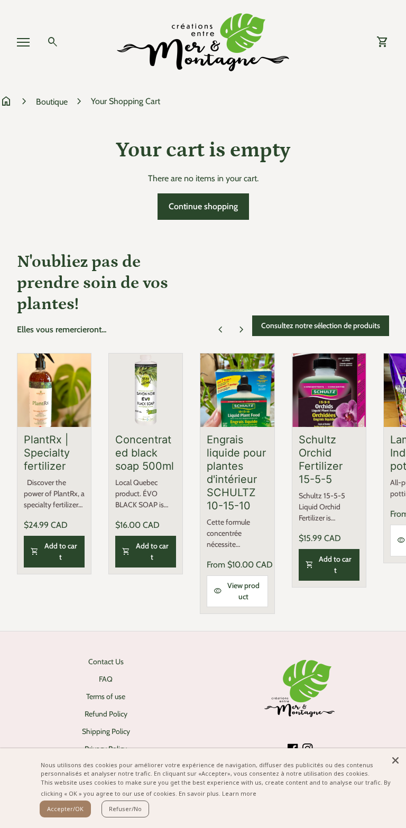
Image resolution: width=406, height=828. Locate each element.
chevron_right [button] (241, 329)
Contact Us (106, 661)
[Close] (395, 758)
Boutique (52, 102)
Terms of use (105, 696)
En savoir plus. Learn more (217, 793)
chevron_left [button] (220, 329)
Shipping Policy (106, 731)
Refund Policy (106, 714)
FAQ (106, 679)
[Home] (203, 41)
